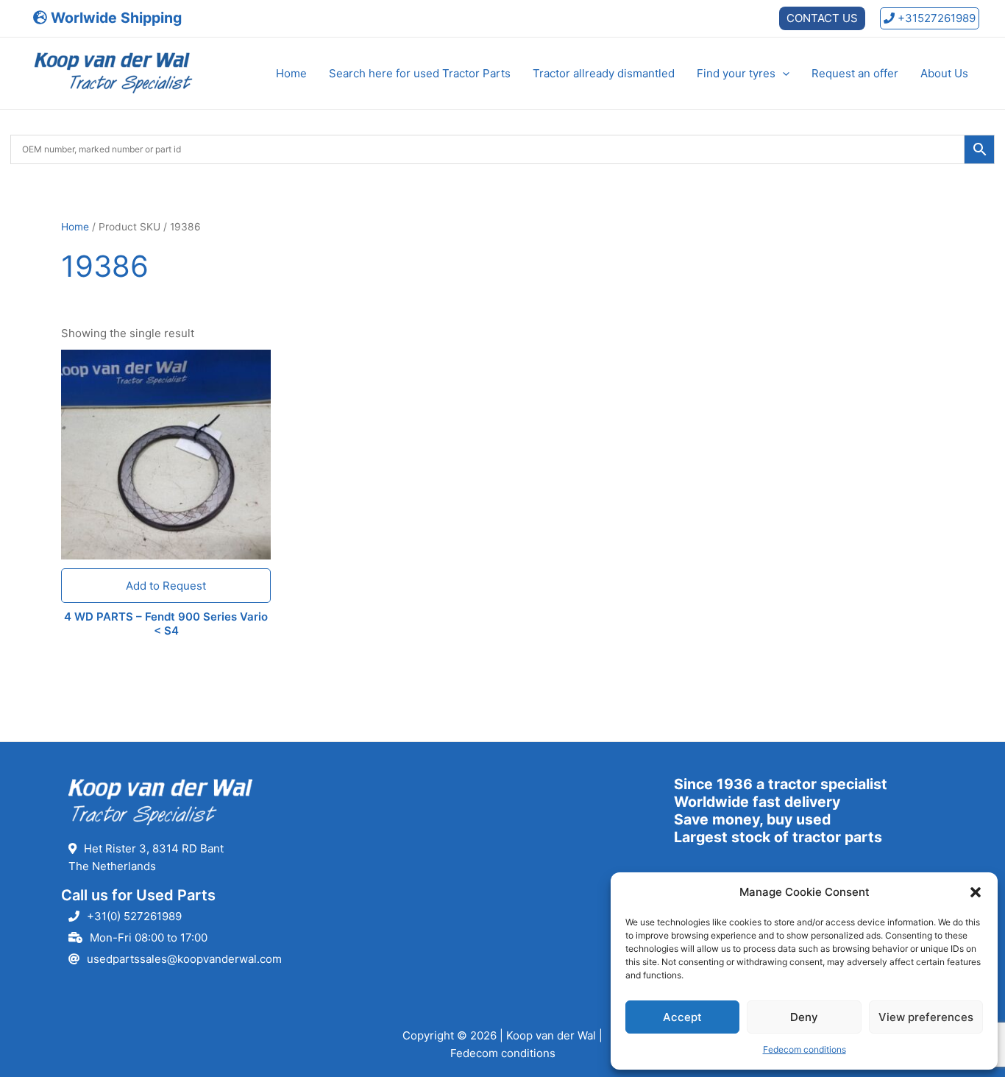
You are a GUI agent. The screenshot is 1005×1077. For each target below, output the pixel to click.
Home (291, 73)
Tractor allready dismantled (604, 73)
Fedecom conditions (804, 1049)
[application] (782, 73)
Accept (682, 1017)
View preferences (925, 1017)
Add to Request (166, 586)
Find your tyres (736, 73)
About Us (944, 73)
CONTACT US (822, 18)
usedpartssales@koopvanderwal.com (184, 959)
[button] (975, 892)
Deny (804, 1017)
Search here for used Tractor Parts (420, 73)
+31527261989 (935, 18)
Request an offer (855, 73)
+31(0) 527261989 (134, 916)
